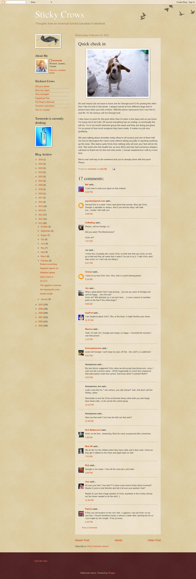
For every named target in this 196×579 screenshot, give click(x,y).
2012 (40, 219)
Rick (87, 465)
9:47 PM (89, 263)
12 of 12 (43, 281)
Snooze (88, 272)
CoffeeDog (90, 223)
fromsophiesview (93, 348)
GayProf (89, 313)
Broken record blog (48, 264)
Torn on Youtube (42, 110)
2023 (40, 172)
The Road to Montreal (44, 102)
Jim (87, 288)
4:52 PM (89, 377)
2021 (40, 181)
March (44, 256)
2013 (40, 215)
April (43, 252)
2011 (40, 223)
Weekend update (47, 272)
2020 (40, 185)
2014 (40, 210)
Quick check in (46, 277)
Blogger (111, 573)
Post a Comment (89, 527)
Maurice (89, 329)
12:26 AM (89, 421)
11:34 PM (89, 500)
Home (118, 540)
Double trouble (46, 294)
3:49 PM (89, 473)
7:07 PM (89, 241)
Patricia (88, 509)
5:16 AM (88, 279)
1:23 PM (89, 339)
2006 (40, 321)
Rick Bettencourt (93, 430)
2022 (40, 176)
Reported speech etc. (49, 268)
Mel (87, 184)
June (43, 244)
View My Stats (40, 561)
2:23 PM (89, 522)
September (46, 231)
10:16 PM (89, 405)
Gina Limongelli (42, 94)
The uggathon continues (50, 285)
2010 (40, 304)
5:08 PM (89, 214)
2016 (40, 202)
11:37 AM (89, 320)
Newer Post (82, 540)
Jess (87, 482)
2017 (40, 198)
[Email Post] (113, 169)
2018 (40, 193)
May (43, 248)
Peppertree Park (42, 98)
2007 (40, 317)
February (45, 260)
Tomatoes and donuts (44, 106)
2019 (40, 189)
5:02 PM (89, 192)
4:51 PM (89, 356)
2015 (40, 206)
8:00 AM (88, 304)
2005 (40, 326)
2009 (40, 309)
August (44, 235)
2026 (40, 159)
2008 (40, 313)
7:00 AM (88, 437)
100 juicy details (42, 86)
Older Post (154, 540)
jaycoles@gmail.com (95, 201)
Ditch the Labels (42, 90)
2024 (40, 168)
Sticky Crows (59, 14)
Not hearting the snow (49, 289)
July (43, 239)
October (44, 227)
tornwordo (57, 60)
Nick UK (89, 446)
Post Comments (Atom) (97, 546)
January (44, 299)
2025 (40, 164)
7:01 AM (88, 456)
